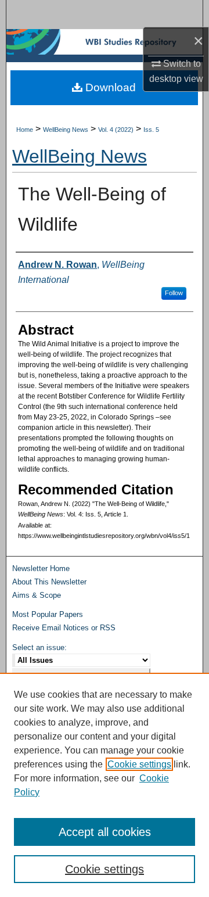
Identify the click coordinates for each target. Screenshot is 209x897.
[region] (104, 785)
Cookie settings (139, 764)
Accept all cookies (105, 832)
